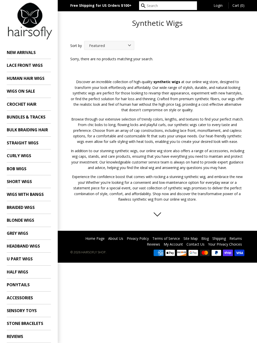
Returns (235, 238)
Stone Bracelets (25, 323)
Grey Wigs (17, 233)
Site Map (190, 238)
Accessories (20, 298)
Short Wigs (19, 181)
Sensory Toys (22, 310)
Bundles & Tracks (26, 117)
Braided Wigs (21, 207)
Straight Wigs (22, 143)
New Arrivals (21, 52)
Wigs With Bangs (25, 194)
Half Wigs (17, 272)
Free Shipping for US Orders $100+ (101, 5)
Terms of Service (166, 238)
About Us (115, 238)
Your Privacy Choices (225, 244)
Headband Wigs (23, 246)
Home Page (95, 238)
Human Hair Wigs (25, 78)
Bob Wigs (16, 169)
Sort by (76, 45)
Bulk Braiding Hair (27, 130)
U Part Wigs (20, 259)
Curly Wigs (19, 155)
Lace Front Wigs (25, 65)
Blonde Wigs (20, 220)
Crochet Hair (21, 104)
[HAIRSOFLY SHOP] (29, 20)
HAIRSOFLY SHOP (93, 252)
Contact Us (195, 244)
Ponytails (18, 285)
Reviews (15, 336)
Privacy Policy (138, 238)
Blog (205, 238)
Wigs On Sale (21, 91)
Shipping (219, 238)
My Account (173, 244)
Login (218, 5)
